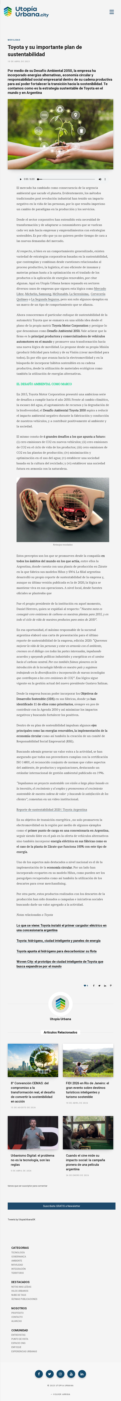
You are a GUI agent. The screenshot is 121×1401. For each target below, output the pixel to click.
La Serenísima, (79, 294)
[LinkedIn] (5, 203)
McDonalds (60, 294)
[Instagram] (60, 1374)
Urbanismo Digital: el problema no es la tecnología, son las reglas (32, 1160)
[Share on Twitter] (5, 195)
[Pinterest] (110, 985)
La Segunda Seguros (45, 299)
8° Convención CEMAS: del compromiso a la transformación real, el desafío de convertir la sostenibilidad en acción (33, 1092)
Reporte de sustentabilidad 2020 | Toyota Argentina (52, 809)
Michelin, (32, 294)
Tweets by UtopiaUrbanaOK (21, 1219)
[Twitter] (50, 1374)
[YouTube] (71, 1374)
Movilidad (14, 40)
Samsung (45, 294)
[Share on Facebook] (5, 187)
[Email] (5, 212)
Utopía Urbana (60, 1019)
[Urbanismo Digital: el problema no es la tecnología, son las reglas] (33, 1132)
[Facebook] (39, 1374)
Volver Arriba (61, 1394)
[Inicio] (26, 17)
